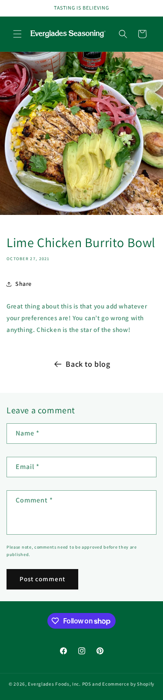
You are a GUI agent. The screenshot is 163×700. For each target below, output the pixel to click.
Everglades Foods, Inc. (54, 684)
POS (86, 684)
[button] (17, 34)
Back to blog (88, 364)
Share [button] (23, 284)
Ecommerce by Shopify (128, 684)
